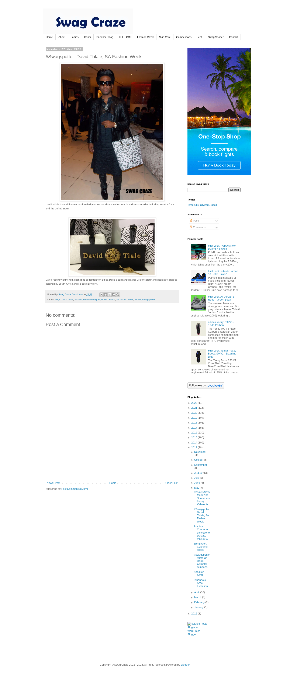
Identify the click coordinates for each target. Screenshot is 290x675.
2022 (194, 402)
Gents (87, 37)
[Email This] (101, 294)
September (200, 464)
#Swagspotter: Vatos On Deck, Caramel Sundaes (202, 561)
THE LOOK (125, 37)
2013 (194, 447)
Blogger (185, 664)
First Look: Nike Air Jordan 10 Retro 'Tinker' (223, 273)
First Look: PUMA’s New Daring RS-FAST (222, 247)
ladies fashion (108, 299)
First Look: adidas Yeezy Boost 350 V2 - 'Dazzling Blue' (222, 353)
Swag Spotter (216, 37)
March (198, 597)
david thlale (67, 299)
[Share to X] (109, 294)
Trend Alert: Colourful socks (201, 546)
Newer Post (53, 483)
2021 (194, 407)
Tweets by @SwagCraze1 (202, 204)
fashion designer (91, 299)
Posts (195, 220)
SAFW (138, 299)
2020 (194, 412)
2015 (194, 437)
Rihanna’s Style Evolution (201, 583)
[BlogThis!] (105, 294)
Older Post (171, 483)
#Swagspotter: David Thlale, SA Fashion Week (202, 515)
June (197, 482)
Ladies (75, 37)
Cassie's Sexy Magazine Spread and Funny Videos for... (202, 498)
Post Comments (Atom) (74, 488)
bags (58, 299)
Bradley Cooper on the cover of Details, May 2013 (202, 532)
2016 (194, 432)
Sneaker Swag (104, 37)
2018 (194, 422)
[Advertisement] (112, 449)
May (197, 487)
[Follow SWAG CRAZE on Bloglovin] (205, 387)
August (198, 473)
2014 (194, 442)
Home (49, 37)
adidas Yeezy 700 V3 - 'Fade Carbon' (221, 324)
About (61, 37)
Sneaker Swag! (199, 573)
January (199, 607)
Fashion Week (145, 37)
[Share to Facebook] (113, 294)
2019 (194, 417)
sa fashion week (125, 299)
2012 (194, 613)
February (199, 602)
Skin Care (165, 37)
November (200, 451)
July (197, 477)
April (197, 592)
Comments (199, 227)
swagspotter (148, 299)
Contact (233, 37)
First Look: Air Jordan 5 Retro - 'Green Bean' (221, 298)
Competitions (183, 37)
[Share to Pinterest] (117, 294)
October (199, 459)
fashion (78, 299)
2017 (194, 427)
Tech (200, 37)
